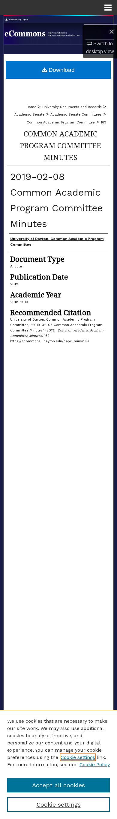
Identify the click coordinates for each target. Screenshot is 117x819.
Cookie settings (78, 757)
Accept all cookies (58, 785)
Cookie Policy (95, 764)
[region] (58, 764)
